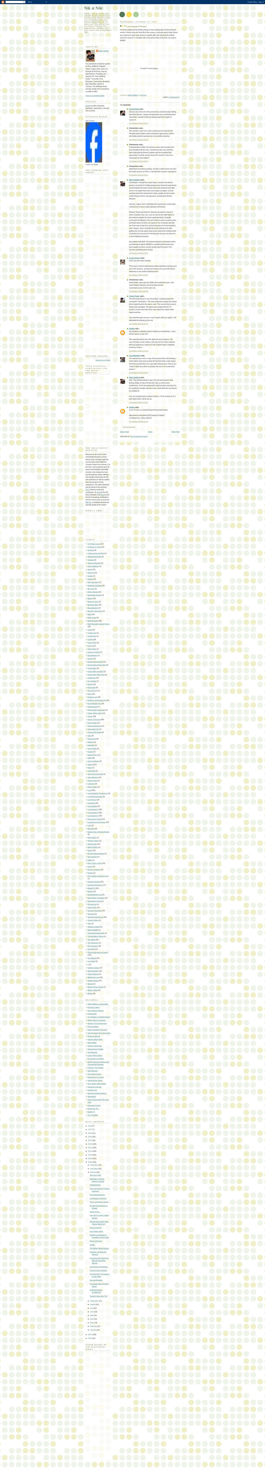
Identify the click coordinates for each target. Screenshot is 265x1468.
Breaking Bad (93, 605)
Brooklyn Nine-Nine (95, 611)
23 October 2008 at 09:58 (138, 291)
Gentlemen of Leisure (96, 1077)
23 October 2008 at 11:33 (138, 324)
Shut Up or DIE (95, 1175)
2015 (90, 1137)
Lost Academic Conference (98, 793)
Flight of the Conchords (96, 710)
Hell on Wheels (93, 761)
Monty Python (93, 847)
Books (90, 598)
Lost (89, 790)
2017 (90, 1130)
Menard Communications (97, 1093)
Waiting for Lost (93, 977)
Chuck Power (134, 296)
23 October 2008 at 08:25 (138, 161)
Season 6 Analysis (94, 911)
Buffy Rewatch (93, 621)
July (92, 1308)
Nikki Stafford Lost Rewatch (98, 1004)
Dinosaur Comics (94, 1105)
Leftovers (91, 784)
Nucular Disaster (96, 1280)
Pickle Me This (93, 1109)
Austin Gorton (134, 258)
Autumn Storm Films (95, 1039)
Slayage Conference (95, 917)
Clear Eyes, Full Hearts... (99, 1267)
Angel (90, 569)
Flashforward (92, 707)
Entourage (92, 688)
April (92, 1319)
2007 (90, 1335)
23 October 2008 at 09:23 (138, 253)
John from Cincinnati (95, 774)
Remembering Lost (95, 895)
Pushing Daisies (94, 882)
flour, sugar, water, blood (97, 1084)
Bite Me (88, 502)
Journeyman (92, 781)
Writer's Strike (93, 990)
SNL (89, 923)
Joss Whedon (93, 777)
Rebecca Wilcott (94, 1036)
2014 (90, 1140)
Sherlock (91, 914)
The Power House (94, 1074)
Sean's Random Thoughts (97, 1030)
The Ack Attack (93, 1027)
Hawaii (90, 752)
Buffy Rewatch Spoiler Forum (98, 624)
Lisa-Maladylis (134, 356)
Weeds (90, 984)
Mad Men (91, 829)
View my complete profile (95, 96)
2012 (90, 1148)
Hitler (90, 768)
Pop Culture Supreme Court (98, 876)
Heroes (90, 765)
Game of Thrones (94, 720)
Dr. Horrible (92, 681)
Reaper (90, 891)
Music (90, 850)
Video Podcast (93, 974)
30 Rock (91, 550)
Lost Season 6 (93, 816)
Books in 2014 (93, 602)
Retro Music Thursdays (96, 898)
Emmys (90, 684)
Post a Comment (129, 427)
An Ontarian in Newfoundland (99, 1017)
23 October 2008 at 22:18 (138, 373)
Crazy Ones (92, 643)
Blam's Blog (92, 1043)
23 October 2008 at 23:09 (138, 402)
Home (150, 432)
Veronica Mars (93, 971)
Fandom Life (92, 1090)
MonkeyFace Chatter (95, 1049)
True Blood (92, 958)
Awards (90, 579)
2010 (90, 1155)
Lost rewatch (92, 806)
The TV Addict (93, 1115)
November (94, 1169)
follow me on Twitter (103, 360)
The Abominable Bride (96, 933)
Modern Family (93, 841)
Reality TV (91, 888)
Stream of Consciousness (97, 1023)
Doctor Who (92, 668)
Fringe (90, 716)
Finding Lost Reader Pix (97, 700)
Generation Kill (93, 729)
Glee (89, 736)
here (87, 490)
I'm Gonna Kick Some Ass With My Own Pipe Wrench (99, 1260)
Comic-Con (92, 633)
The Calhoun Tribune (96, 1011)
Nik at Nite (93, 8)
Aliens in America (94, 563)
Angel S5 (91, 573)
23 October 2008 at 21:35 (138, 351)
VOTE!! (92, 1245)
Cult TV (90, 646)
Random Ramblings (95, 885)
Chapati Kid (92, 1014)
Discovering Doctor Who (97, 665)
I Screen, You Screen (95, 1068)
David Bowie (92, 655)
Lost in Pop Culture (95, 1056)
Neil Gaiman (92, 857)
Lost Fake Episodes (95, 797)
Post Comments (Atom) (139, 436)
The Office (91, 940)
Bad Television (93, 582)
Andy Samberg (93, 566)
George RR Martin (94, 732)
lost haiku (91, 803)
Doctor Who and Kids (96, 671)
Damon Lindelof (94, 652)
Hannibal (91, 745)
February (93, 1326)
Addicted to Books (94, 557)
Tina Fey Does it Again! (98, 1271)
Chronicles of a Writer (96, 1059)
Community (92, 636)
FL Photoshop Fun (94, 704)
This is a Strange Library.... (99, 1202)
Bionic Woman (93, 592)
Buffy (89, 614)
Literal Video (92, 787)
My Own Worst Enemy (96, 854)
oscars (90, 866)
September (94, 1301)
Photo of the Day (96, 1241)
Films (90, 694)
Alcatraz (91, 560)
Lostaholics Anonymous (96, 822)
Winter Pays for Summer (97, 1020)
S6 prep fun (92, 904)
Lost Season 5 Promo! (98, 1198)
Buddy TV (91, 1112)
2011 (90, 1151)
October (93, 1172)
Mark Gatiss (92, 838)
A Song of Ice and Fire (96, 553)
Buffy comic (92, 618)
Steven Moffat (93, 930)
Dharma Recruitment (95, 662)
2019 (90, 1126)
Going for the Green (95, 1080)
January (93, 1330)
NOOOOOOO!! (95, 1185)
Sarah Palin (92, 907)
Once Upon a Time (95, 863)
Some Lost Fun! (95, 1228)
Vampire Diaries (94, 968)
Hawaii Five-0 (93, 755)
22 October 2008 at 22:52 (138, 123)
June (92, 1312)
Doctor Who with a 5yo (96, 675)
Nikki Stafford (134, 180)
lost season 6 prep (94, 819)
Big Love (91, 589)
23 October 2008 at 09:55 (138, 275)
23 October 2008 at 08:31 (138, 175)
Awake (90, 576)
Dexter (90, 659)
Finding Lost (92, 697)
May (92, 1315)
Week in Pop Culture (95, 987)
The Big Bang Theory (96, 936)
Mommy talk (92, 844)
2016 (90, 1133)
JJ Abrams (91, 771)
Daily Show (92, 649)
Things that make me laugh (98, 952)
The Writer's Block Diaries (99, 1248)
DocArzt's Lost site (94, 1087)
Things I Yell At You (95, 1046)
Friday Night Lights (95, 713)
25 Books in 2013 (94, 547)
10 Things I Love (94, 544)
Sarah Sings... (95, 1212)
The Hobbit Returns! (97, 1195)
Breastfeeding (93, 608)
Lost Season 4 (93, 809)
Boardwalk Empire (94, 595)
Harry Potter (92, 749)
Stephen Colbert (94, 927)
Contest (90, 639)
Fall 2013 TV (92, 691)
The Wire (91, 949)
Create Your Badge (92, 164)
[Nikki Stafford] (94, 162)
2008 (90, 1162)
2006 (90, 1338)
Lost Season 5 (174, 97)
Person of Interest (94, 870)
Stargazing (92, 1097)
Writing (90, 994)
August (93, 1304)
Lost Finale (92, 800)
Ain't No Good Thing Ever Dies (99, 1033)
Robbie (132, 329)
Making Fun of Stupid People (98, 832)
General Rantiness (95, 726)
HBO (89, 758)
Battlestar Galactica (95, 586)
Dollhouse (91, 678)
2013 (90, 1144)
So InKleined (92, 1052)
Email (88, 106)
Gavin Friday (92, 723)
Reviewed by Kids (94, 901)
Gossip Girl (92, 739)
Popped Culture (94, 1007)
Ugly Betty (91, 961)
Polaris (90, 873)
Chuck (90, 630)
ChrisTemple (134, 109)
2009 (90, 1159)
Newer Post (124, 432)
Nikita (90, 860)
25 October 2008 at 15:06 (138, 422)
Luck (89, 825)
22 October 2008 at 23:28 (138, 140)
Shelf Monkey (93, 1071)
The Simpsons (93, 943)
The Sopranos (93, 946)
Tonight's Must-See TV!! (98, 1296)
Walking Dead (93, 981)
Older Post (175, 432)
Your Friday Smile (96, 1231)
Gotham (91, 742)
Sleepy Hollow (93, 920)
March (92, 1323)
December (94, 1165)
